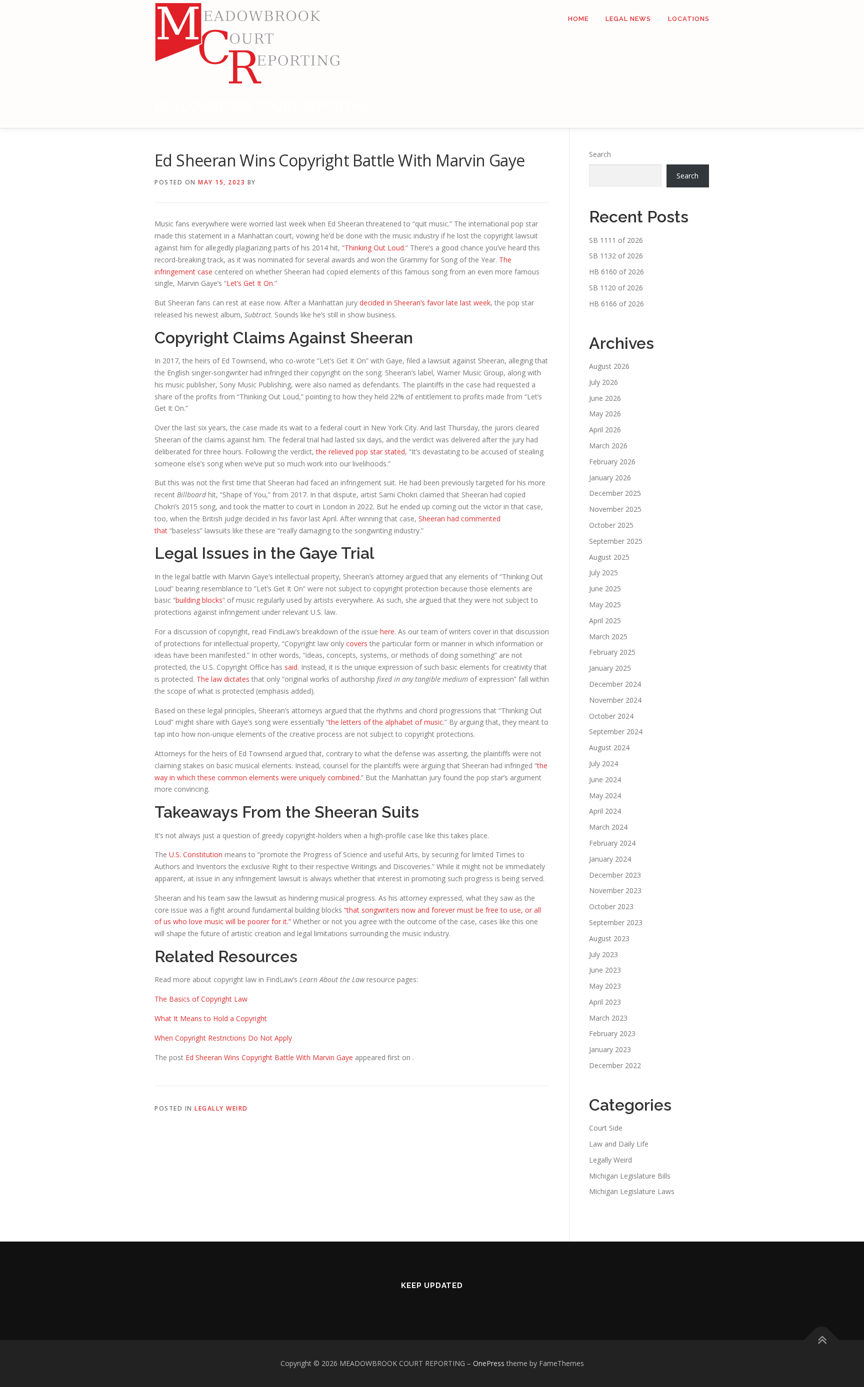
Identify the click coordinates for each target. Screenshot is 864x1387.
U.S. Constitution (195, 854)
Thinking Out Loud (374, 247)
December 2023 (615, 875)
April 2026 (605, 429)
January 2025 (610, 668)
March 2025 (608, 636)
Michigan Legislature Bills (629, 1176)
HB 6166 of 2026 (616, 303)
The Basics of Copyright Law (201, 999)
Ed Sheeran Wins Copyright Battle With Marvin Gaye (269, 1057)
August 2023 (609, 938)
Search (600, 154)
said (291, 667)
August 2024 (609, 747)
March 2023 (608, 1018)
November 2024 (615, 700)
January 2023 (610, 1049)
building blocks (199, 600)
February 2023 (612, 1033)
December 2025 (615, 493)
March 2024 (608, 827)
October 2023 (611, 906)
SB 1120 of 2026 (616, 287)
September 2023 (615, 922)
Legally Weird (221, 1108)
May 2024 (605, 795)
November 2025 (615, 509)
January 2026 (610, 477)
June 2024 (605, 779)
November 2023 (615, 890)
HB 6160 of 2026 (616, 271)
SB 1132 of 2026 (616, 255)
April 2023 (605, 1002)
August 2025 (609, 557)
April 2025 (605, 620)
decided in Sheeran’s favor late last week (425, 302)
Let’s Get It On (249, 283)
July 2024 (603, 763)
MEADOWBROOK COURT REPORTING (263, 106)
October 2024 (611, 716)
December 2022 (615, 1065)
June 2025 (605, 588)
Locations (689, 18)
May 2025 (605, 604)
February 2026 (612, 461)
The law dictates (223, 679)
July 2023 (603, 954)
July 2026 (603, 382)
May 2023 (605, 986)
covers (357, 643)
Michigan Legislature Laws (631, 1191)
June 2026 (605, 398)
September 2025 (615, 541)
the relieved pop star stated (360, 451)
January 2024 (610, 859)
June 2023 (605, 970)
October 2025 (611, 525)
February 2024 (612, 843)
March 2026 (608, 445)
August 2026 (609, 366)
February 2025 (612, 652)
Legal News (628, 18)
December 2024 (615, 684)
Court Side (605, 1128)
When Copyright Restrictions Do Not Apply (223, 1038)
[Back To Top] (822, 1340)
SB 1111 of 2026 (616, 240)
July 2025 (603, 572)
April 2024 (605, 811)
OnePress (488, 1363)
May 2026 (605, 413)
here (387, 631)
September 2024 (615, 731)
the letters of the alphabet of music (385, 722)
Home (578, 18)
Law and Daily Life (618, 1144)
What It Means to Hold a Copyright (210, 1018)
